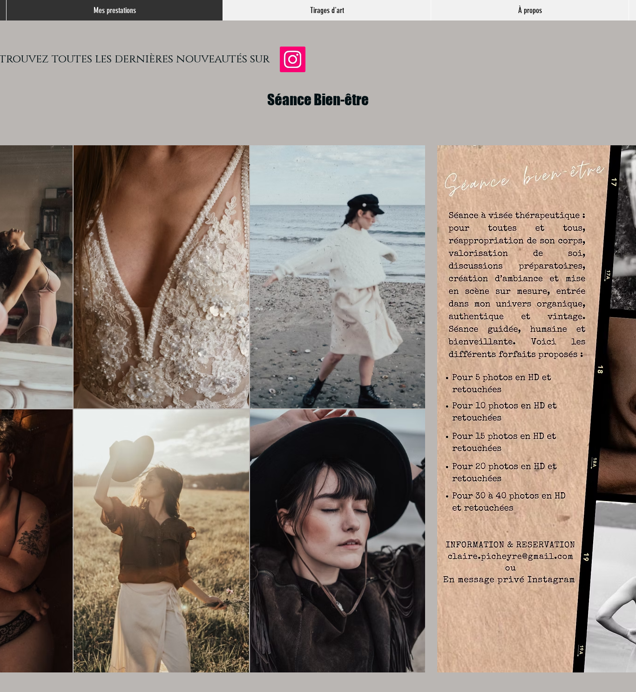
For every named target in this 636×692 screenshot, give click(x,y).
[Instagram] (292, 59)
